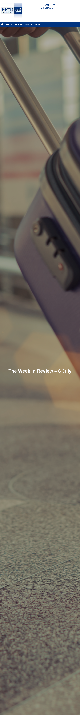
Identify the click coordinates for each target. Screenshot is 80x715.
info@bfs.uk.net (48, 8)
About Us (9, 24)
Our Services (19, 24)
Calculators (38, 24)
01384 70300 (49, 5)
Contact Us (28, 24)
